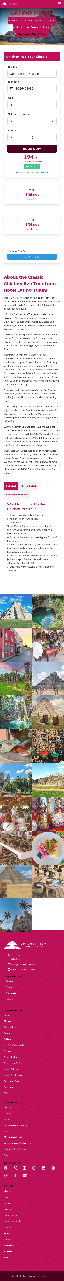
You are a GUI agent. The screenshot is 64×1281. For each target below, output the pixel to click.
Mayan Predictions (13, 1075)
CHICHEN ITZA (13, 1102)
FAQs (6, 1093)
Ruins (6, 1119)
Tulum (51, 20)
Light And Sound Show (15, 1149)
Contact (8, 1033)
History (7, 1107)
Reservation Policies (13, 1063)
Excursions (9, 1244)
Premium (8, 1238)
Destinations (35, 20)
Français (10, 987)
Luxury (7, 1233)
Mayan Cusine (10, 1215)
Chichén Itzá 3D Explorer (16, 1125)
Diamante (8, 1209)
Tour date (13, 81)
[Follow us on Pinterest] (55, 1169)
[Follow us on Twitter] (17, 1169)
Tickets (7, 1021)
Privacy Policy (10, 1057)
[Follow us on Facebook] (7, 1169)
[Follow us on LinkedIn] (45, 1169)
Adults (11, 97)
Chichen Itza (16, 20)
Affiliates (8, 1039)
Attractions (9, 1087)
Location (8, 1113)
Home (6, 1015)
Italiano (9, 999)
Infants (11, 130)
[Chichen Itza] (9, 3)
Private (7, 1227)
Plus (6, 1197)
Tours (46, 27)
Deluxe (7, 1203)
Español (9, 981)
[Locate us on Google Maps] (17, 1177)
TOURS (8, 1186)
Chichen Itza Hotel (13, 1137)
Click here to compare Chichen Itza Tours (32, 172)
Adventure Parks (12, 1081)
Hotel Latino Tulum (27, 27)
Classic (7, 1191)
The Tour (12, 66)
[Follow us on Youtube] (36, 1169)
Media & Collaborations (15, 1045)
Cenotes (8, 1250)
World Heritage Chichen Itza (17, 1143)
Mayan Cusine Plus (13, 1221)
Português (11, 993)
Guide (7, 1256)
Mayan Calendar (11, 1069)
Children (19, 114)
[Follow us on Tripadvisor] (7, 1177)
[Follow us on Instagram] (26, 1169)
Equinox (7, 1155)
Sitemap (8, 1051)
